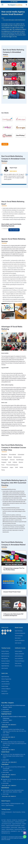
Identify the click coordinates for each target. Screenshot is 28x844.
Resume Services (18, 829)
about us (9, 820)
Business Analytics (5, 661)
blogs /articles (21, 827)
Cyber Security (18, 643)
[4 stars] (14, 171)
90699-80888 (6, 735)
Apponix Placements (16, 823)
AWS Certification (5, 653)
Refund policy (14, 827)
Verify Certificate (9, 829)
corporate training (22, 820)
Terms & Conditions (5, 827)
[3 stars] (13, 171)
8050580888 (5, 747)
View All (5, 144)
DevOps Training (5, 651)
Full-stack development (20, 633)
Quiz (19, 831)
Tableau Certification (19, 653)
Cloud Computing (5, 803)
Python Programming (6, 679)
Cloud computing (18, 635)
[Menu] (2, 4)
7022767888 (5, 794)
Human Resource (5, 663)
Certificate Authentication (8, 821)
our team (3, 820)
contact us (14, 820)
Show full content (14, 229)
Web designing (4, 658)
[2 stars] (12, 171)
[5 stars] (16, 171)
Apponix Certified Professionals (13, 825)
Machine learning (5, 656)
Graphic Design (4, 686)
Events (22, 825)
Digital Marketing (18, 630)
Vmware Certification (19, 661)
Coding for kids (4, 693)
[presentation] (1, 174)
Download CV (14, 831)
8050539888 (5, 783)
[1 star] (10, 171)
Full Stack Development (15, 803)
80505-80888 (6, 709)
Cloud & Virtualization (19, 640)
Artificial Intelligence (5, 688)
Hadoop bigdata (18, 651)
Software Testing (5, 681)
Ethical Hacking (18, 665)
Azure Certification (19, 658)
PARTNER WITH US (5, 833)
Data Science (18, 638)
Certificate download (19, 821)
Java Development (5, 683)
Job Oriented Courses (6, 823)
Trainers (3, 829)
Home (2, 18)
